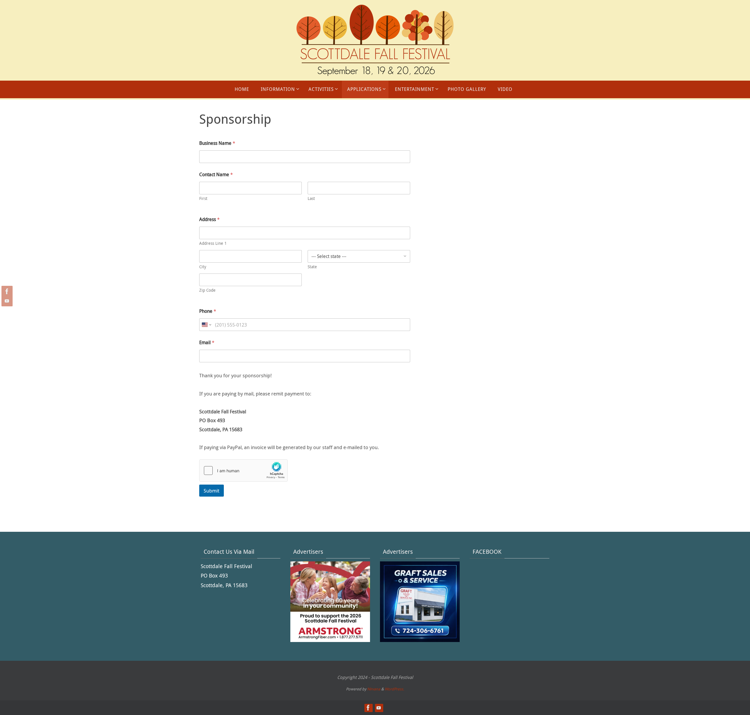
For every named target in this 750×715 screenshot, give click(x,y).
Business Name (217, 143)
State (312, 266)
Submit (211, 490)
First (203, 198)
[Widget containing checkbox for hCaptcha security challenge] (243, 470)
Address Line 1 (213, 243)
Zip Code (207, 290)
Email (206, 342)
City (202, 266)
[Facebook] (6, 291)
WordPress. (394, 689)
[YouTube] (6, 300)
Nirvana (373, 689)
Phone (207, 311)
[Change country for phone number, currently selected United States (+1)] (206, 324)
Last (311, 198)
